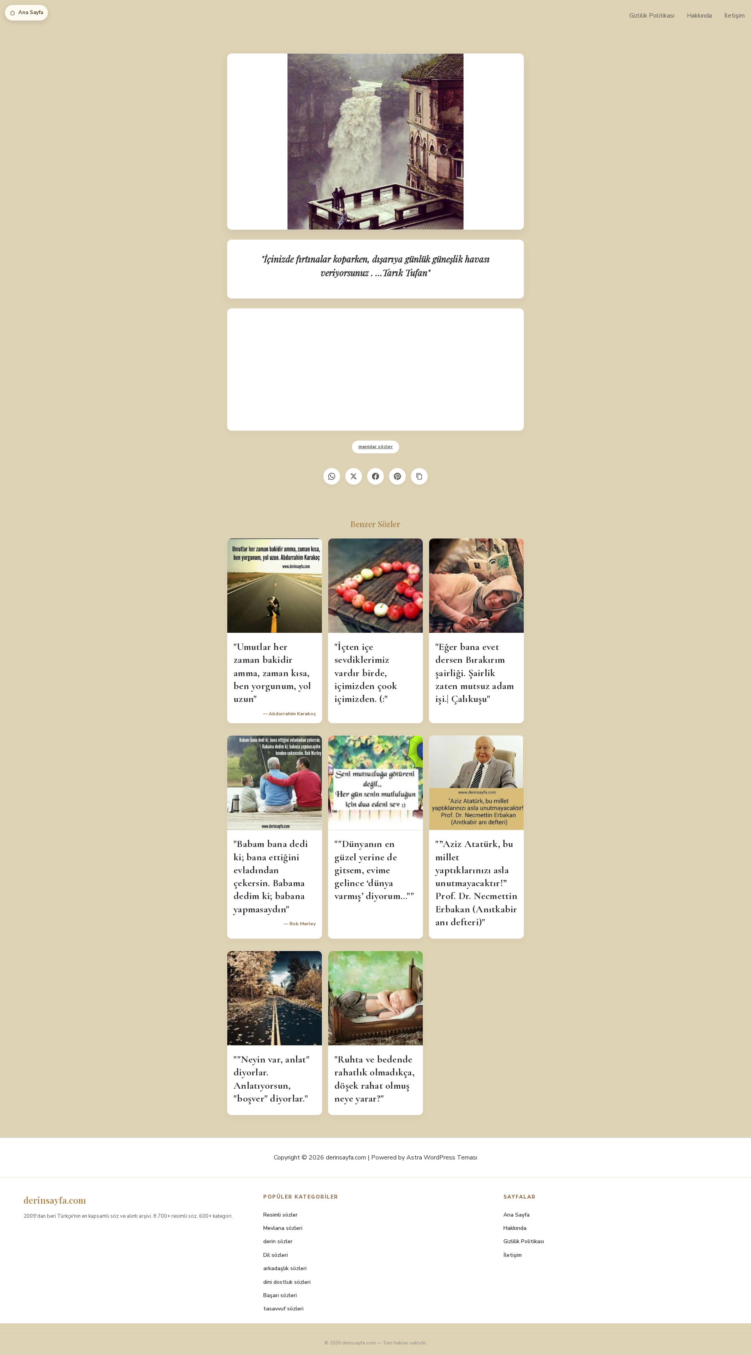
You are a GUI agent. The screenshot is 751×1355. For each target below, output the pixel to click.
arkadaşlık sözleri (285, 1268)
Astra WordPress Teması (441, 1157)
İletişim (734, 15)
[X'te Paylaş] (353, 476)
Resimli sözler (280, 1215)
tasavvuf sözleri (283, 1308)
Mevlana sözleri (282, 1228)
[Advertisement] (375, 369)
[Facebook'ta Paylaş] (375, 476)
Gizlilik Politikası (651, 15)
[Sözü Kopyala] (419, 476)
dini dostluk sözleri (287, 1282)
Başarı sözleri (280, 1295)
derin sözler (278, 1241)
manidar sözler (375, 446)
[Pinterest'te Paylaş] (397, 476)
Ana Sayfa (30, 12)
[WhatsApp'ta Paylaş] (331, 476)
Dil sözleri (275, 1255)
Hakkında (699, 15)
